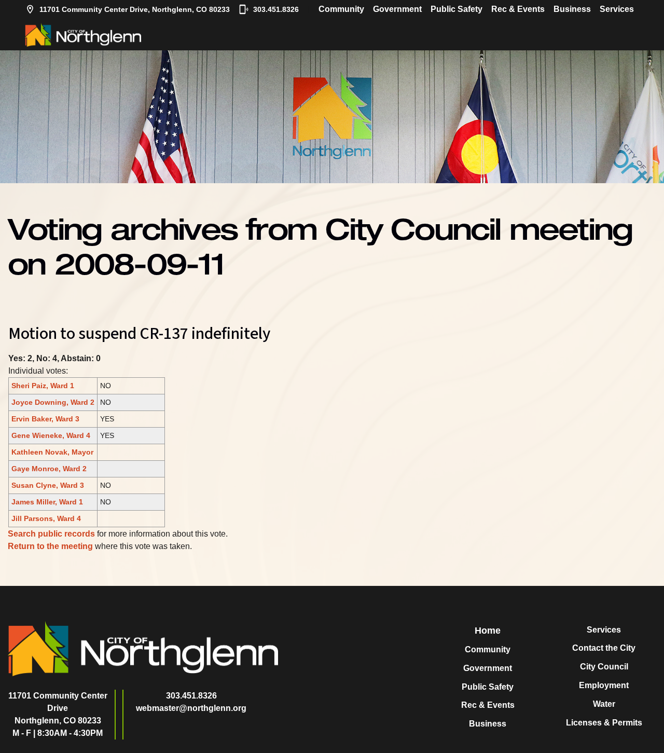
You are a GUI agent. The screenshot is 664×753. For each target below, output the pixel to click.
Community (341, 9)
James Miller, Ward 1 (47, 502)
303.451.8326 (276, 9)
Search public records (51, 533)
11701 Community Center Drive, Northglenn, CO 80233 (134, 9)
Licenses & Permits (604, 722)
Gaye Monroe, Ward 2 (49, 468)
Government (397, 9)
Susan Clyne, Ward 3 (47, 485)
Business (572, 9)
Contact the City (603, 648)
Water (604, 704)
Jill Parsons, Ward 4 (46, 518)
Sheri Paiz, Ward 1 (42, 385)
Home (488, 630)
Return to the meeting (50, 546)
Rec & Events (518, 9)
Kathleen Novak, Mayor (52, 452)
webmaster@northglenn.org (191, 708)
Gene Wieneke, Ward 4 (50, 435)
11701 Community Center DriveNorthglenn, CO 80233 (57, 708)
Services (617, 9)
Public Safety (456, 9)
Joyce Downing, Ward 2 (52, 402)
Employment (604, 685)
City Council (604, 666)
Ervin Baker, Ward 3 (45, 419)
